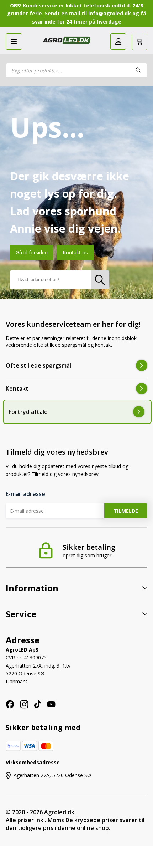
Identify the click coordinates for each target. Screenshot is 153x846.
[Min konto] (118, 41)
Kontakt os (75, 252)
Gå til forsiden (32, 252)
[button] (14, 41)
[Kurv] (139, 42)
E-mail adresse (25, 494)
